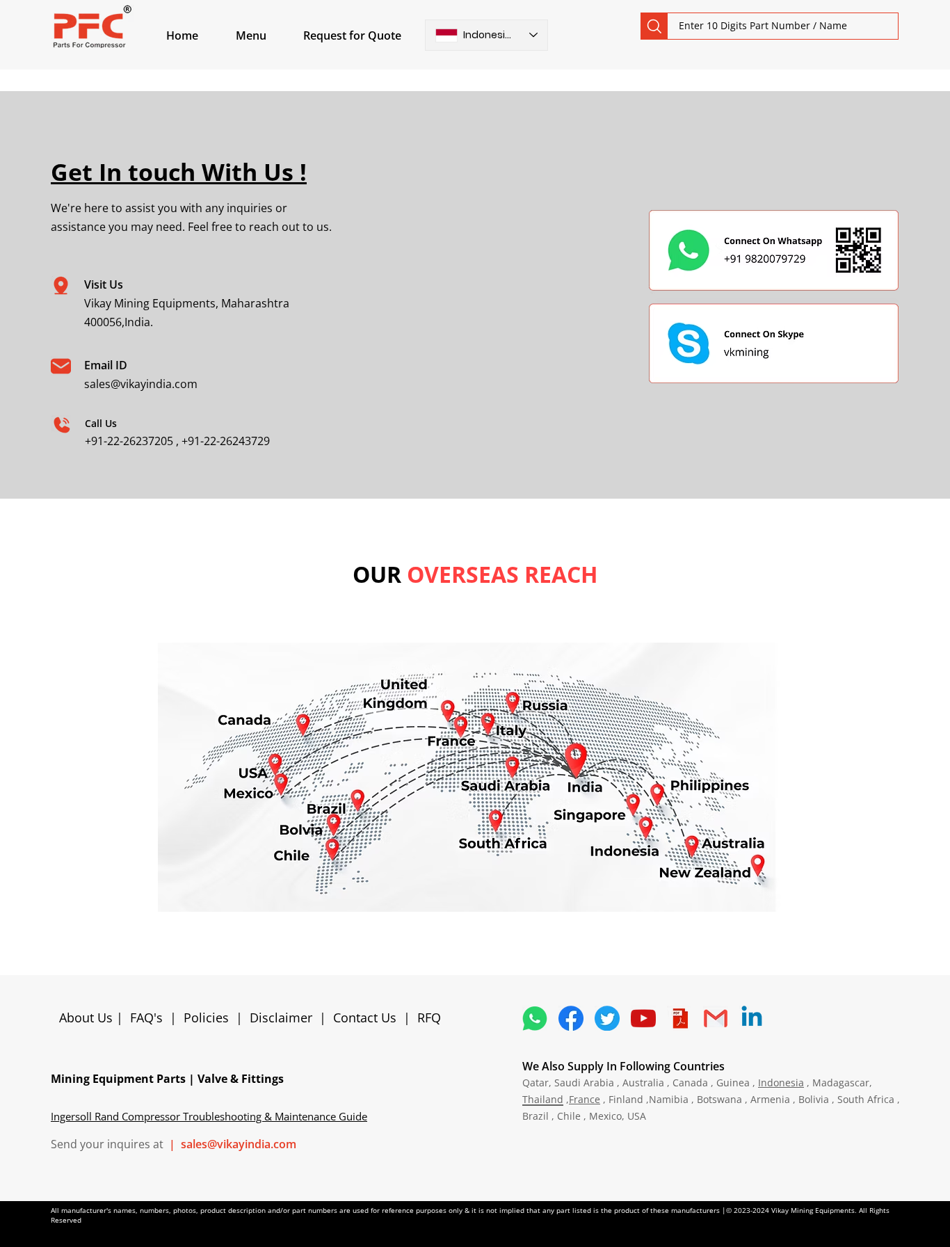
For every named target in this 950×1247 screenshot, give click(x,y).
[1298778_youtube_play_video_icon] (643, 1018)
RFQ (429, 1017)
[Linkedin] (751, 1018)
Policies (206, 1017)
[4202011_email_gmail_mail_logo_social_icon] (715, 1018)
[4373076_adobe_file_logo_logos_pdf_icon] (679, 1018)
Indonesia (781, 1082)
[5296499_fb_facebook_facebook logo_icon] (570, 1018)
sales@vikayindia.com (141, 384)
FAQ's (146, 1017)
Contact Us (364, 1017)
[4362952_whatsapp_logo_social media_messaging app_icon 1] (534, 1018)
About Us (87, 1017)
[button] (267, 35)
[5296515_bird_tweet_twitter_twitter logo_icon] (607, 1018)
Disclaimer (284, 1017)
